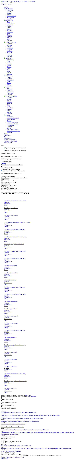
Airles (8, 22)
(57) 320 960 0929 (26, 445)
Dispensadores (10, 125)
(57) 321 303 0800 (16, 445)
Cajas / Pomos (10, 23)
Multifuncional (10, 17)
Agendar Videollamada (45, 448)
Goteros (9, 29)
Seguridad (9, 109)
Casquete (9, 78)
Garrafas (9, 67)
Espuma (9, 26)
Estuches (9, 27)
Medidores (9, 51)
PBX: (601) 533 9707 (6, 445)
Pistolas (9, 83)
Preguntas (13, 171)
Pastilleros (9, 55)
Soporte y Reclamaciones (57, 448)
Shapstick (9, 36)
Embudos (9, 45)
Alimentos (9, 89)
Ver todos (9, 19)
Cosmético (9, 90)
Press (8, 106)
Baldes (8, 62)
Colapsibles (10, 24)
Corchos (9, 99)
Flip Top (9, 100)
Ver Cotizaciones (32, 396)
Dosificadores (10, 80)
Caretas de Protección (12, 123)
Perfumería (10, 93)
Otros (8, 53)
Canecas (9, 64)
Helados (9, 14)
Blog (65, 448)
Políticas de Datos (25, 448)
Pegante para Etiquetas (12, 129)
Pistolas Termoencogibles (13, 131)
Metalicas (9, 103)
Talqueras (9, 37)
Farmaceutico (10, 91)
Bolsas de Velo (11, 119)
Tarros (8, 69)
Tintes (8, 39)
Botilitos (9, 121)
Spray (8, 84)
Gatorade (9, 102)
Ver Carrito (28, 395)
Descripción (6, 171)
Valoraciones (21, 171)
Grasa (8, 68)
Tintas (8, 71)
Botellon (9, 11)
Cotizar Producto (5, 164)
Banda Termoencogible (13, 118)
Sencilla (9, 110)
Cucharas (9, 43)
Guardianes (10, 48)
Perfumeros (10, 32)
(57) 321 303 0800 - (6, 451)
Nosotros (69, 448)
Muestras (9, 52)
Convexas (9, 97)
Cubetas (9, 13)
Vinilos (9, 72)
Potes (8, 33)
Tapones (9, 112)
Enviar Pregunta (5, 179)
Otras (8, 105)
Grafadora (9, 126)
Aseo (8, 61)
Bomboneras (10, 10)
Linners (9, 128)
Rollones (9, 35)
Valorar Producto (5, 184)
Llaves (8, 81)
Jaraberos (9, 49)
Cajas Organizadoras (12, 122)
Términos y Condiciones (14, 448)
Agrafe (9, 77)
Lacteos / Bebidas (11, 16)
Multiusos (9, 30)
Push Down (10, 107)
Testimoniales (4, 448)
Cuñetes (9, 65)
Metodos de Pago (34, 448)
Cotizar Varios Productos (16, 164)
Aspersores (10, 116)
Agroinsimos (10, 59)
